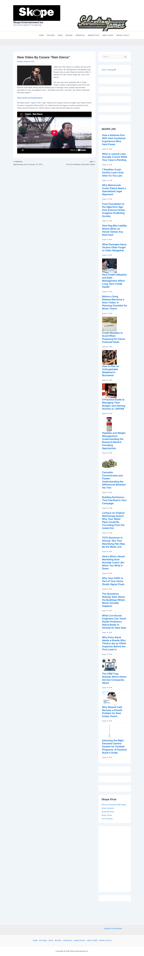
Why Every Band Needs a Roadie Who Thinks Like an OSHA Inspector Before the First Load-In (114, 642)
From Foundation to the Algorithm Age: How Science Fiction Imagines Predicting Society (113, 209)
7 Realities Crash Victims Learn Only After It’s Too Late (113, 172)
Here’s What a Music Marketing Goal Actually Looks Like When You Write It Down (113, 562)
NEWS (51, 940)
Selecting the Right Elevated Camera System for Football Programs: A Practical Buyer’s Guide (114, 746)
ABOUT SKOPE (92, 940)
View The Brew (107, 818)
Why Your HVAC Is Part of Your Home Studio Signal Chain (113, 580)
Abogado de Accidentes (113, 928)
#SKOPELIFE (67, 940)
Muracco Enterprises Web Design (114, 804)
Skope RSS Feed (108, 811)
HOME (35, 940)
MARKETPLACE (79, 940)
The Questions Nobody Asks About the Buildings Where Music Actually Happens (113, 599)
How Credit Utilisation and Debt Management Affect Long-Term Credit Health (114, 280)
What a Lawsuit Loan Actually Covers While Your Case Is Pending (114, 156)
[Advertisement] (116, 858)
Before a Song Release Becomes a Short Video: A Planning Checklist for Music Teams (114, 302)
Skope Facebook (108, 808)
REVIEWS (58, 940)
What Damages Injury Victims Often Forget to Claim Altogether (114, 246)
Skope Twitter (107, 815)
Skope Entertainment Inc (28, 22)
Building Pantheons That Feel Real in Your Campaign (114, 499)
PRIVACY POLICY (105, 940)
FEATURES (43, 940)
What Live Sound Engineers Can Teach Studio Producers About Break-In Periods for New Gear (114, 621)
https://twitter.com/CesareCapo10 (29, 97)
